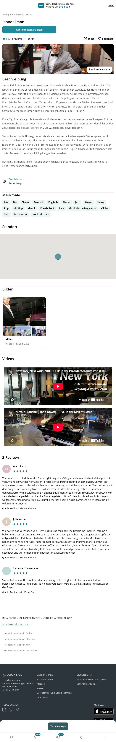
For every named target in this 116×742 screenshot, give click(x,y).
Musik (20, 14)
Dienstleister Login (86, 683)
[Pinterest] (18, 710)
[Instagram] (11, 710)
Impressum (42, 697)
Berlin (29, 14)
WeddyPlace (8, 14)
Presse (40, 688)
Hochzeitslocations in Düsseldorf (20, 650)
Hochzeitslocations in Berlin (18, 633)
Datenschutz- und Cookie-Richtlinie (54, 692)
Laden (111, 5)
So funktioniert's (45, 679)
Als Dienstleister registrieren (91, 679)
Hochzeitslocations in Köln (17, 644)
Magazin (41, 683)
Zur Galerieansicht (99, 69)
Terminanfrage (58, 726)
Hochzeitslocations (15, 624)
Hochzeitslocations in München (19, 639)
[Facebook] (4, 710)
